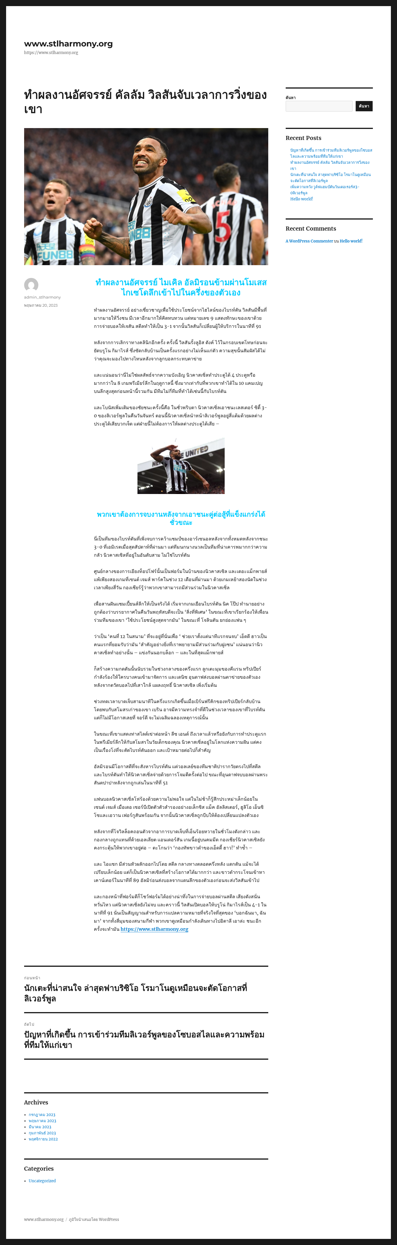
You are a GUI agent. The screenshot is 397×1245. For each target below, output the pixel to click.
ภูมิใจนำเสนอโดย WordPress (94, 1219)
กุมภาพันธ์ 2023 (42, 1133)
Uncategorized (42, 1180)
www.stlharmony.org (68, 43)
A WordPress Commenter (309, 241)
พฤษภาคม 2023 (42, 1120)
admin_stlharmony (42, 297)
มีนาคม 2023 (40, 1126)
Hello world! (301, 199)
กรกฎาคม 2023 (42, 1114)
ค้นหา (291, 97)
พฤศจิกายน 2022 (43, 1139)
